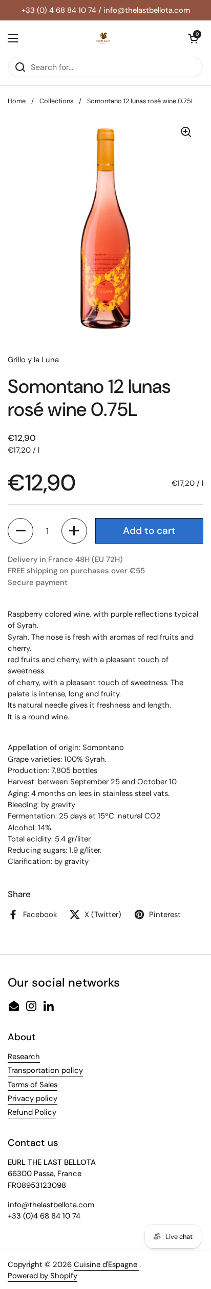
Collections (56, 101)
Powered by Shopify (42, 1276)
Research (24, 1056)
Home (17, 101)
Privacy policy (32, 1098)
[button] (20, 531)
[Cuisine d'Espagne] (103, 38)
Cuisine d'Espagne (106, 1264)
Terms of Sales (32, 1085)
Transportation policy (45, 1070)
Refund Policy (32, 1112)
